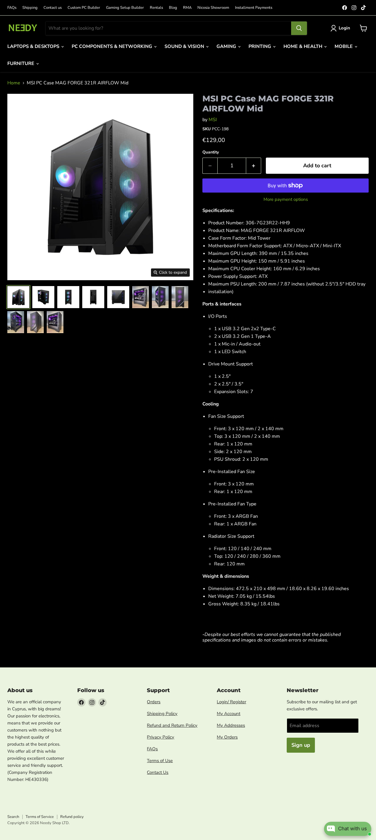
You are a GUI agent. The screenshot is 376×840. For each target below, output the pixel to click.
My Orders (227, 737)
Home (13, 83)
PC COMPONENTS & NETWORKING (112, 46)
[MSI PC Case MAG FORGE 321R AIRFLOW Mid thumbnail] (18, 297)
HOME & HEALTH (303, 46)
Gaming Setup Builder (125, 8)
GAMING (226, 46)
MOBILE (344, 46)
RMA (187, 8)
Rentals (156, 8)
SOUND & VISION (184, 46)
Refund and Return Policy (172, 725)
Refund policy (72, 816)
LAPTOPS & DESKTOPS (34, 46)
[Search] (299, 28)
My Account (228, 714)
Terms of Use (160, 761)
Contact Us (157, 772)
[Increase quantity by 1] (253, 166)
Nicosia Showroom (213, 8)
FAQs (11, 8)
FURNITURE (21, 63)
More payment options (285, 199)
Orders (153, 702)
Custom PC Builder (84, 8)
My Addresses (231, 725)
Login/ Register (231, 702)
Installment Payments (253, 8)
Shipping (30, 8)
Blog (173, 8)
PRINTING (260, 46)
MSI (213, 119)
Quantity (210, 152)
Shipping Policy (162, 714)
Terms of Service (40, 816)
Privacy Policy (160, 737)
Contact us (52, 8)
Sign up (300, 745)
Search (13, 816)
